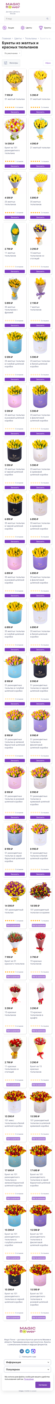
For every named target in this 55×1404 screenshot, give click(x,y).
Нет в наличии (13, 925)
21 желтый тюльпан (40, 147)
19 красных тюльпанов (36, 962)
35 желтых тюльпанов (35, 203)
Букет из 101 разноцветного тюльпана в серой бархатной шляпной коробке (40, 1180)
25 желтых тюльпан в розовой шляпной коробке (15, 418)
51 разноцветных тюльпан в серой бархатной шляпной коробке (15, 857)
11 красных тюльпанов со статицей (12, 1069)
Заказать (15, 112)
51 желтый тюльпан (15, 99)
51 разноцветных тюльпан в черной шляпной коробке (39, 688)
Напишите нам (29, 1356)
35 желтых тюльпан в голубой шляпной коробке (15, 634)
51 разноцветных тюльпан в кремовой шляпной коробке (40, 800)
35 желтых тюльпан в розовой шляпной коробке (15, 580)
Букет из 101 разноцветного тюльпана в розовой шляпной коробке (39, 1299)
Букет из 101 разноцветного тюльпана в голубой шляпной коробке (13, 1239)
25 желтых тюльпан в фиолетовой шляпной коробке (40, 418)
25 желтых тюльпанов (10, 203)
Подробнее (29, 1379)
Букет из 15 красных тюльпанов (36, 1069)
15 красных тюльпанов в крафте (36, 1015)
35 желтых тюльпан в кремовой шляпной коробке (40, 526)
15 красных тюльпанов (10, 1013)
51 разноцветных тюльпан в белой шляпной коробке (39, 856)
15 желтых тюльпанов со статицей (37, 256)
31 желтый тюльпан (40, 99)
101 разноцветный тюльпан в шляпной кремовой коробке (40, 1123)
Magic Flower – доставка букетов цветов (22, 1340)
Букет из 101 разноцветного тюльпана (12, 150)
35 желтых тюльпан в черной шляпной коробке (15, 526)
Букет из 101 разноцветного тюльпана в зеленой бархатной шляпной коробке (14, 1180)
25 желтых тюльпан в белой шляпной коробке (40, 364)
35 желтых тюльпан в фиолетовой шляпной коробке (40, 580)
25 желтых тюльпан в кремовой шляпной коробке (40, 472)
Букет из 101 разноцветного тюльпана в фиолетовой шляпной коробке (39, 1239)
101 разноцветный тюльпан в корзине (39, 911)
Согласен (43, 1385)
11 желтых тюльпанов (10, 254)
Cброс (48, 63)
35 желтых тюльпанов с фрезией (11, 310)
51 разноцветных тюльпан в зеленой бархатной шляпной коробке (15, 743)
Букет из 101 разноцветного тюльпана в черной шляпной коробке (14, 1297)
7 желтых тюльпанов (35, 308)
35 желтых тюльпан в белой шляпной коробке (40, 634)
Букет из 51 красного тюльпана (14, 962)
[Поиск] (47, 18)
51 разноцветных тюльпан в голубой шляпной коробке (14, 688)
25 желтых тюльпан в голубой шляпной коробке (15, 364)
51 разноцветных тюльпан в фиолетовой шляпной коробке (39, 743)
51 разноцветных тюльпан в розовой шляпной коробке (14, 799)
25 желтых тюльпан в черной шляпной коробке (15, 472)
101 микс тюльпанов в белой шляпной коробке (14, 1123)
